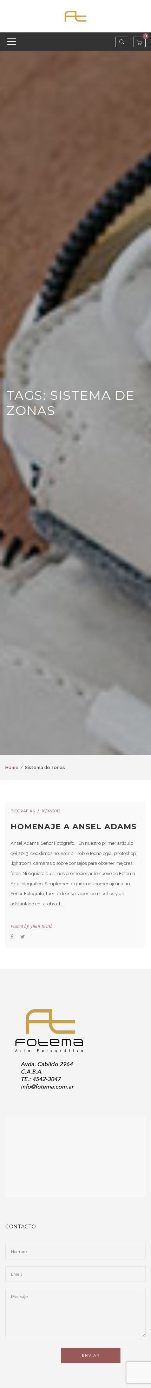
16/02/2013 (51, 810)
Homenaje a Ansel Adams (74, 826)
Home (12, 767)
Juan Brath (41, 926)
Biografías (23, 810)
